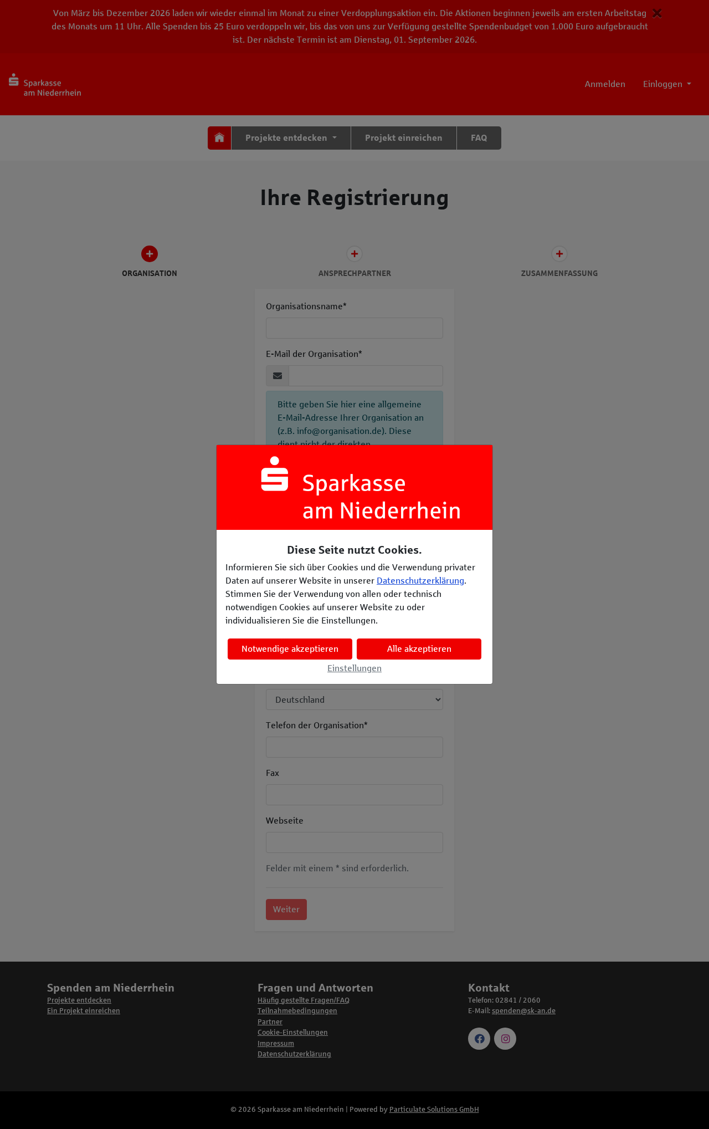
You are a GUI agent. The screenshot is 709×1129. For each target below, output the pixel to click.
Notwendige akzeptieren (290, 648)
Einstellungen (354, 668)
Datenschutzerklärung (420, 580)
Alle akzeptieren (419, 648)
